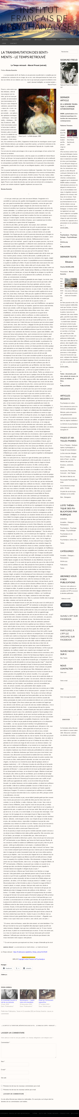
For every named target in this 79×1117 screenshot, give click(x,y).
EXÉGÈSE (63, 519)
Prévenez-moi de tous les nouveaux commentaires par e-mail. (21, 1086)
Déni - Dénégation (65, 497)
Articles (38, 39)
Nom (3, 1061)
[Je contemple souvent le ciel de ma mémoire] (9, 994)
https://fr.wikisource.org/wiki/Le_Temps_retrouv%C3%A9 (30, 952)
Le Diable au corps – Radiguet (46, 1025)
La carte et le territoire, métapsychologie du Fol (18, 1025)
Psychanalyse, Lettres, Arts (68, 539)
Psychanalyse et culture (67, 403)
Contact (13, 43)
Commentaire (5, 1042)
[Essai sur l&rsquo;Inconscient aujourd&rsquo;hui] (47, 994)
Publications (51, 39)
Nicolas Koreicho (41, 1011)
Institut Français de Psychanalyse (39, 18)
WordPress (25, 1113)
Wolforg (74, 1113)
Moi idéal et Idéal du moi (67, 476)
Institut (15, 39)
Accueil (5, 39)
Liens (4, 43)
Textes (19, 1011)
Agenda (63, 39)
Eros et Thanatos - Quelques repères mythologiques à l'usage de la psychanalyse (68, 447)
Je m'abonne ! (66, 605)
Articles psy (64, 242)
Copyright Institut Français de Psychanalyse (31, 959)
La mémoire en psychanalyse (69, 424)
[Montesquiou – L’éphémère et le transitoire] (28, 994)
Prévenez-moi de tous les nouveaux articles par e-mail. (19, 1089)
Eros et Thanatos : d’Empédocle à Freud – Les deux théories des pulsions (68, 459)
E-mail (3, 1069)
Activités (27, 39)
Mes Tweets (63, 658)
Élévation (69, 262)
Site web (3, 1078)
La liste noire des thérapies (68, 453)
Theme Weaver (52, 1113)
